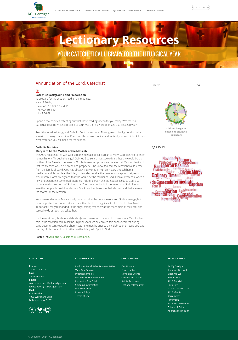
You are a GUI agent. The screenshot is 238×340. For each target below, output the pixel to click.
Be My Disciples (176, 266)
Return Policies (83, 288)
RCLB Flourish (175, 281)
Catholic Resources (131, 277)
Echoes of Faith (176, 307)
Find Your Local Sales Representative (95, 266)
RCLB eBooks (174, 292)
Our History (127, 266)
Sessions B (69, 237)
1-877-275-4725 (201, 7)
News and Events (130, 273)
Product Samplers (85, 273)
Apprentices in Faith (178, 310)
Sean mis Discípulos (178, 270)
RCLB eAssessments (178, 303)
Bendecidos (174, 277)
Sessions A (54, 237)
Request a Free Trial (86, 281)
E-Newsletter (128, 270)
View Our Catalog (84, 270)
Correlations (154, 10)
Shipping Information (86, 284)
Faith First (173, 284)
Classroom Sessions (66, 10)
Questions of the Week (126, 10)
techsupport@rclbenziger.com (45, 286)
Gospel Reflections (96, 10)
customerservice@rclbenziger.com (48, 283)
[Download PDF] (37, 91)
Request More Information (89, 277)
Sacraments (174, 296)
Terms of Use (82, 296)
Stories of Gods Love (178, 288)
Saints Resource (130, 281)
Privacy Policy (82, 292)
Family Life (173, 299)
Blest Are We (174, 273)
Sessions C (83, 237)
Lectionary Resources (132, 284)
